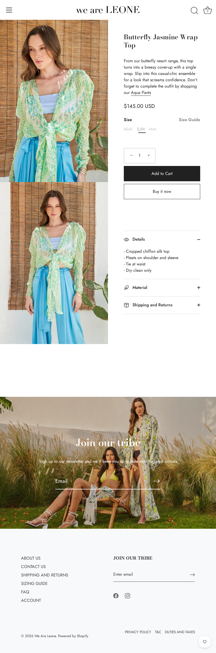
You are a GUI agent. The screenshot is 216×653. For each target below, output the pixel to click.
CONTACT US (33, 567)
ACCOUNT (31, 600)
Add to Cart (162, 173)
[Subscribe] (156, 481)
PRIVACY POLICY (138, 632)
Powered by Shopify (73, 635)
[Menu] (9, 10)
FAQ (25, 592)
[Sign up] (192, 574)
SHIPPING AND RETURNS (44, 575)
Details (138, 239)
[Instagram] (127, 595)
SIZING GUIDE (34, 583)
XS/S (128, 129)
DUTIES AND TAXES (180, 632)
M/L (152, 129)
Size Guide (189, 120)
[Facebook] (116, 595)
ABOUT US (31, 558)
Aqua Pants (141, 92)
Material (139, 287)
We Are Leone (45, 635)
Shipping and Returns (152, 305)
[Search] (194, 11)
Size (162, 119)
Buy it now (162, 191)
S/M (141, 129)
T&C (158, 632)
